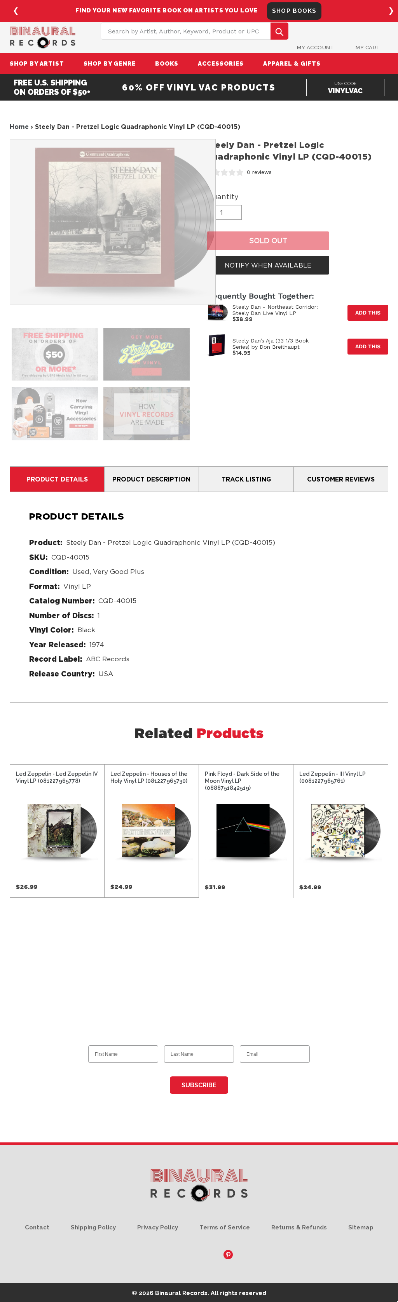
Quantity (223, 196)
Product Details (57, 479)
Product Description (151, 479)
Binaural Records (181, 1293)
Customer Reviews (341, 479)
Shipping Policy (93, 1227)
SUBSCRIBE (199, 1085)
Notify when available (268, 265)
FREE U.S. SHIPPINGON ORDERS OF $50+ (52, 87)
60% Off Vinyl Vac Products (199, 87)
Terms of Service (224, 1227)
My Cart (368, 47)
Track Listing (246, 479)
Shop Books (294, 10)
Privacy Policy (157, 1227)
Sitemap (361, 1227)
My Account (315, 47)
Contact (37, 1227)
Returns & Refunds (299, 1227)
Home (19, 126)
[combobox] (194, 31)
